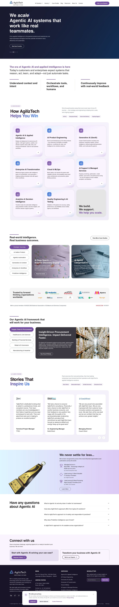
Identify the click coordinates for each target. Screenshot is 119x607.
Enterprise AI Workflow (19, 268)
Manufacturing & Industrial (21, 350)
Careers (81, 3)
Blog (62, 3)
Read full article (40, 274)
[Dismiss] (93, 594)
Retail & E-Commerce (22, 345)
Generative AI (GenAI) (67, 579)
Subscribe (105, 580)
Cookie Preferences (57, 601)
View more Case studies (100, 238)
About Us (74, 3)
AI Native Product (19, 252)
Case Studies (55, 3)
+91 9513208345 (46, 588)
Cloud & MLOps (65, 585)
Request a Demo (18, 557)
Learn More (65, 489)
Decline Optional (44, 601)
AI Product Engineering (67, 577)
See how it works (17, 46)
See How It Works (45, 354)
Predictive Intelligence (19, 273)
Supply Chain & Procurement (22, 329)
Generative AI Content (19, 263)
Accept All (33, 601)
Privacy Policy (70, 597)
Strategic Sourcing (19, 247)
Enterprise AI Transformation (68, 582)
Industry (47, 3)
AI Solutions (38, 3)
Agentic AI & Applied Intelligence (69, 574)
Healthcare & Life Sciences (21, 335)
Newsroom (67, 3)
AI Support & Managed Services (69, 587)
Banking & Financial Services (21, 340)
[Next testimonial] (103, 437)
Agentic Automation (19, 257)
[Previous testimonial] (99, 437)
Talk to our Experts (102, 3)
